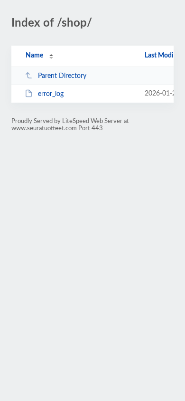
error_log (51, 94)
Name (34, 55)
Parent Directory (62, 76)
